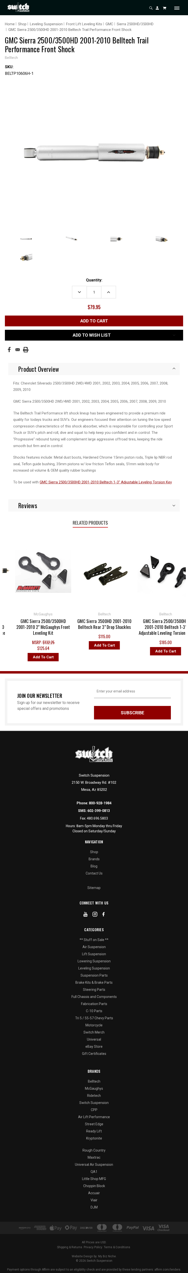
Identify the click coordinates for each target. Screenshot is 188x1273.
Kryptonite (94, 1138)
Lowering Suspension (94, 961)
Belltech (94, 1081)
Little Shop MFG (94, 1179)
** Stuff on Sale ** (94, 940)
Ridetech (94, 1096)
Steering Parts (94, 990)
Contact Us (94, 873)
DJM (94, 1207)
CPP (94, 1110)
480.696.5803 (97, 818)
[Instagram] (95, 915)
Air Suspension (94, 947)
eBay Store (94, 1046)
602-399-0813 (98, 811)
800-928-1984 (100, 803)
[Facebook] (9, 349)
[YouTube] (85, 915)
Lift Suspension (94, 954)
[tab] (94, 369)
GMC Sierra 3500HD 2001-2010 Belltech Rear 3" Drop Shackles (85, 624)
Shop (94, 852)
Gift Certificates (94, 1054)
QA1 (94, 1172)
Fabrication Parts (94, 1004)
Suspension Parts (94, 975)
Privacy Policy (93, 1247)
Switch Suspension (94, 1103)
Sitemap (94, 888)
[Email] (17, 349)
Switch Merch (94, 1032)
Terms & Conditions (117, 1247)
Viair (94, 1200)
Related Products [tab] (90, 522)
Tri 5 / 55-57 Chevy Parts (94, 1018)
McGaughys (94, 1088)
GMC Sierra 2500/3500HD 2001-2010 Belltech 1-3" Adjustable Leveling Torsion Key (106, 482)
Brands (94, 859)
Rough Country (94, 1150)
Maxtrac (94, 1157)
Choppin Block (94, 1186)
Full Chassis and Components (94, 997)
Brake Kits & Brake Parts (94, 982)
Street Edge (94, 1124)
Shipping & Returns (69, 1247)
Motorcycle (94, 1025)
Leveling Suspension (94, 968)
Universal (94, 1039)
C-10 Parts (94, 1011)
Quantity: (94, 280)
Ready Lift (94, 1131)
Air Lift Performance (94, 1117)
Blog (94, 866)
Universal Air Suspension (94, 1165)
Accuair (94, 1193)
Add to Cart (24, 657)
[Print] (25, 349)
